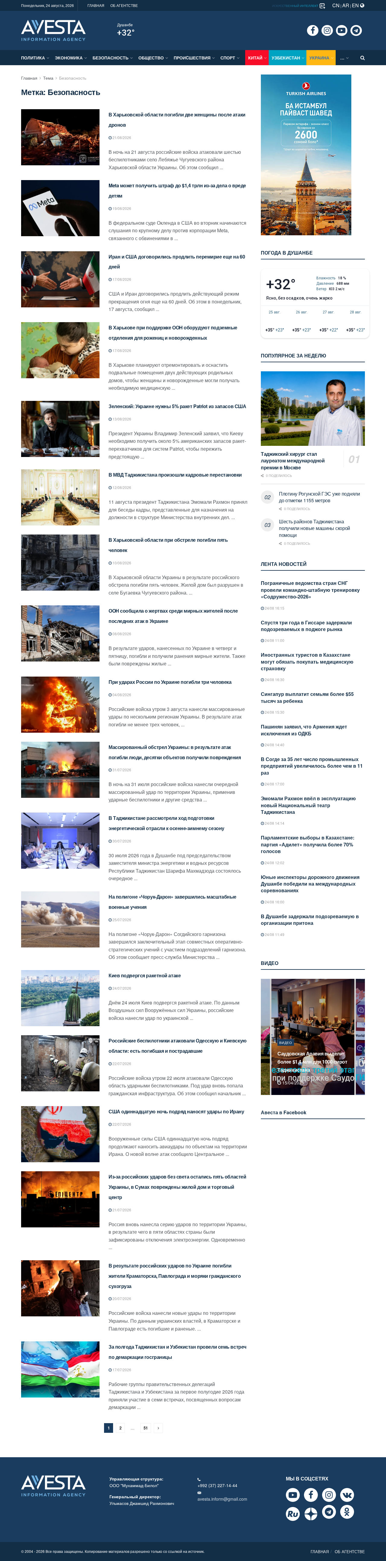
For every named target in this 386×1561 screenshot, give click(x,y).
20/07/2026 (121, 1298)
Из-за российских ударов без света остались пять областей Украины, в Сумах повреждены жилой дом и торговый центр (177, 1187)
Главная (29, 78)
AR (345, 5)
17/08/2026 (121, 279)
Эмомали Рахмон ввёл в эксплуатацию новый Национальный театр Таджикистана (308, 805)
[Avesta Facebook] (311, 1495)
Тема (48, 78)
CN (336, 5)
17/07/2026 (121, 1369)
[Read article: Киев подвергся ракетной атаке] (60, 998)
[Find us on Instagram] (327, 30)
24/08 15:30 (274, 712)
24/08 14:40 (274, 744)
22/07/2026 (121, 1063)
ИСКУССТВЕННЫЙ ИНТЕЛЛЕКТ (295, 6)
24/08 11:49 (274, 934)
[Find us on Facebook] (312, 30)
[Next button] (361, 1037)
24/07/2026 (121, 988)
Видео (285, 1050)
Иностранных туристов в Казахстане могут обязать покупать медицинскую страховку (307, 661)
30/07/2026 (121, 840)
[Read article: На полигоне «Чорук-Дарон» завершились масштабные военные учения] (60, 919)
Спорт (227, 58)
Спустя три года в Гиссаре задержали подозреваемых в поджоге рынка (306, 626)
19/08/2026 (121, 208)
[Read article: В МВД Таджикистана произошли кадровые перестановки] (60, 497)
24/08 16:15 (274, 608)
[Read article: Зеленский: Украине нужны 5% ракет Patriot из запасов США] (60, 429)
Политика (33, 58)
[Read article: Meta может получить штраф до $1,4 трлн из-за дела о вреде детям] (60, 208)
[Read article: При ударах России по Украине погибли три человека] (60, 705)
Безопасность (110, 58)
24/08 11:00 (274, 640)
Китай (255, 58)
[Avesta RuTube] (293, 1514)
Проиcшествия (192, 58)
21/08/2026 (121, 137)
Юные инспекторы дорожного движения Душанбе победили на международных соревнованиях (310, 884)
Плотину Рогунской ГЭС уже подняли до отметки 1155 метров (319, 497)
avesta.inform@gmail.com (222, 1499)
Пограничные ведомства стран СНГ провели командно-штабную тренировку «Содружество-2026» (310, 589)
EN (356, 5)
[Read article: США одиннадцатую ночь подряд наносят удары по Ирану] (60, 1134)
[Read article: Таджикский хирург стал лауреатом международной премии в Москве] (313, 408)
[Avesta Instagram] (329, 1495)
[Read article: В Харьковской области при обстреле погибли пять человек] (60, 563)
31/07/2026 (121, 769)
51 (146, 1428)
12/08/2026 (121, 487)
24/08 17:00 (274, 783)
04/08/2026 (121, 694)
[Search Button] (362, 57)
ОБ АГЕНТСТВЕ (124, 5)
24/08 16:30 (274, 679)
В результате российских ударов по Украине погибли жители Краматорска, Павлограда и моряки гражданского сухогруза (175, 1276)
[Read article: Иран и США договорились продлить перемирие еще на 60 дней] (60, 279)
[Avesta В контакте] (347, 1495)
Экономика (69, 58)
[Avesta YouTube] (293, 1495)
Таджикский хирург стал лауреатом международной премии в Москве (293, 460)
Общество (151, 58)
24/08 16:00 (274, 901)
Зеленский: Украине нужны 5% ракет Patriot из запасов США (177, 406)
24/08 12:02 (274, 862)
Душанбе (125, 25)
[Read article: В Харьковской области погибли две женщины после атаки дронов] (60, 137)
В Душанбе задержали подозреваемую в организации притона (310, 919)
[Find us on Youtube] (341, 30)
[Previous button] (265, 1037)
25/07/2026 (121, 919)
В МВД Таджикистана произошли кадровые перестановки (175, 474)
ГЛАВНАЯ (95, 5)
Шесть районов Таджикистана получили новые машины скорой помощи (314, 528)
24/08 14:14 (274, 823)
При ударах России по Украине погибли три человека (170, 681)
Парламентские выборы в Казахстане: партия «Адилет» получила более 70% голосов (307, 844)
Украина (319, 58)
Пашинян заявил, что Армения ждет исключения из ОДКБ (304, 730)
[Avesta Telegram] (329, 1512)
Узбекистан (286, 58)
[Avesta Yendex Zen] (311, 1514)
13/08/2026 (121, 418)
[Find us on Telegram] (356, 30)
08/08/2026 (121, 633)
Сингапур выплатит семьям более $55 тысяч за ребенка (307, 697)
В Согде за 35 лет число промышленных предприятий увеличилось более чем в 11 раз (312, 766)
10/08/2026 (121, 562)
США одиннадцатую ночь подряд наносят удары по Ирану (176, 1111)
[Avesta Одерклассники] (347, 1512)
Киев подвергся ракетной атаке (145, 975)
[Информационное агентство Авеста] (53, 30)
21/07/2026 (121, 1209)
